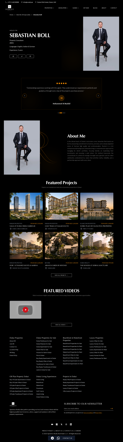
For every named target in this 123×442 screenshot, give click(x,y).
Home (11, 15)
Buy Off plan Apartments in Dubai (20, 379)
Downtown (39, 388)
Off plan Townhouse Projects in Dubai (21, 394)
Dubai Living (40, 379)
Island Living (40, 394)
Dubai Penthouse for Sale (44, 341)
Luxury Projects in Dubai (70, 388)
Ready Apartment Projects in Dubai (74, 382)
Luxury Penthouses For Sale (98, 347)
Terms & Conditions (88, 412)
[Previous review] (25, 96)
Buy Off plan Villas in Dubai (18, 382)
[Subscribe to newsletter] (111, 408)
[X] (61, 424)
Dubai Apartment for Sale (44, 347)
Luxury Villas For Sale (96, 341)
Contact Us (13, 347)
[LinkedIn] (71, 424)
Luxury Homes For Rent (97, 355)
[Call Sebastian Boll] (21, 56)
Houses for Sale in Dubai (43, 352)
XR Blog (12, 352)
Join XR (12, 344)
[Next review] (98, 96)
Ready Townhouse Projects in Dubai (74, 385)
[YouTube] (52, 424)
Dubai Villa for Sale (42, 349)
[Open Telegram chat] (52, 438)
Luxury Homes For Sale (97, 344)
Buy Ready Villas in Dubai (44, 361)
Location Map (14, 349)
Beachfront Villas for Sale (71, 355)
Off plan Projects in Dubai (18, 385)
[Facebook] (57, 424)
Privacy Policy (47, 431)
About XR (13, 341)
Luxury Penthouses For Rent (98, 358)
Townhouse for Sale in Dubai (45, 364)
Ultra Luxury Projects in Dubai (72, 391)
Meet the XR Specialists (23, 15)
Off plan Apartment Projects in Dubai (21, 391)
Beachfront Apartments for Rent (73, 363)
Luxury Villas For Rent (96, 352)
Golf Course (40, 391)
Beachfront (39, 382)
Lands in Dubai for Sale (43, 370)
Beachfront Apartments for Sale (73, 361)
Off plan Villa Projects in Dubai (19, 388)
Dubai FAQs (13, 355)
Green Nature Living (42, 397)
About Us (58, 431)
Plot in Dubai (40, 355)
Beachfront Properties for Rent (72, 346)
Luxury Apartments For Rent (98, 349)
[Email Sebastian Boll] (30, 56)
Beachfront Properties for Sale (72, 343)
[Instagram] (66, 424)
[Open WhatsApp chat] (58, 438)
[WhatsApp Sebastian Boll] (13, 56)
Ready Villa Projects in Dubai (72, 379)
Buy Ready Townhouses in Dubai (46, 367)
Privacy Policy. (98, 412)
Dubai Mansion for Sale (43, 344)
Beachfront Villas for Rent (71, 358)
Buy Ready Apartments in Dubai (46, 358)
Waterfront (39, 385)
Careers (78, 431)
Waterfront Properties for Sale (72, 349)
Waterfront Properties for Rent (72, 352)
